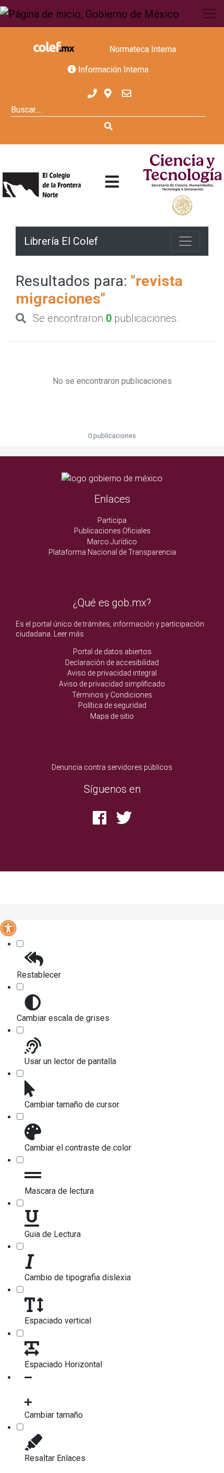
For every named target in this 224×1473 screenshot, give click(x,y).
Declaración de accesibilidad (112, 662)
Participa (112, 520)
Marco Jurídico (112, 542)
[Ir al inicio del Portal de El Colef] (42, 185)
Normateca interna (142, 49)
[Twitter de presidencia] (124, 821)
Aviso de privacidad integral (112, 673)
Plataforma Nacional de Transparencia (112, 552)
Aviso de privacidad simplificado (112, 684)
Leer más (69, 634)
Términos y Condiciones (112, 695)
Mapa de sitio (112, 716)
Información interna (112, 69)
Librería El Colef (61, 241)
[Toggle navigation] (209, 13)
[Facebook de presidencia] (100, 821)
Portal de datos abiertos (112, 651)
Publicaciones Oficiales (112, 531)
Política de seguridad (112, 705)
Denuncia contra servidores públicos (112, 767)
